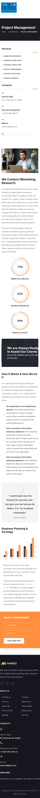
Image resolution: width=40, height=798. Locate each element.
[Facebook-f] (7, 683)
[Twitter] (2, 683)
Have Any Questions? (11, 110)
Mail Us (5, 123)
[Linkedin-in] (12, 683)
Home (4, 32)
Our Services (13, 32)
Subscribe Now (14, 641)
